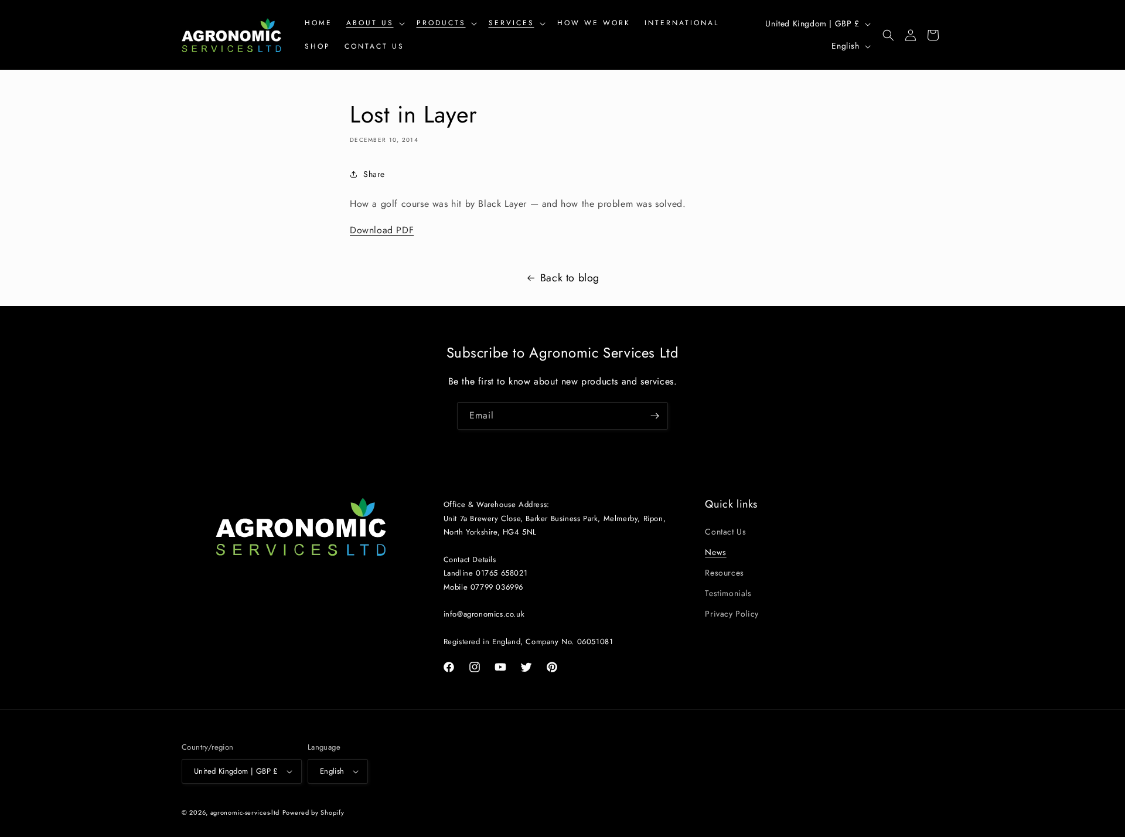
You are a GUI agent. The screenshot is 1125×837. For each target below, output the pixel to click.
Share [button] (374, 174)
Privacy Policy (731, 614)
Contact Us (725, 531)
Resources (724, 573)
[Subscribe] (654, 416)
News (715, 552)
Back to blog (569, 277)
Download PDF (382, 230)
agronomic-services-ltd (244, 812)
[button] (374, 23)
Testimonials (728, 593)
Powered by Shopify (313, 812)
